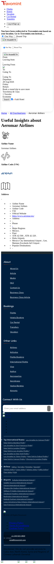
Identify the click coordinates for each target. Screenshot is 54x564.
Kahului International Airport (23, 480)
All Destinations (18, 113)
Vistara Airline (9, 470)
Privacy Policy (16, 522)
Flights (13, 313)
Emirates (29, 467)
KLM (15, 472)
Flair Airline (8, 472)
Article (13, 273)
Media (13, 278)
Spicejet (37, 467)
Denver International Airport (14, 485)
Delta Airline (43, 470)
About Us (14, 268)
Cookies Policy (16, 528)
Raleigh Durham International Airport (18, 499)
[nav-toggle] (8, 27)
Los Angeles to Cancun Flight (37, 440)
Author (13, 371)
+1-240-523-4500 (18, 536)
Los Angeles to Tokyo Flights (15, 456)
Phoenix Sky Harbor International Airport (19, 488)
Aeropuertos (15, 376)
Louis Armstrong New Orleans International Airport (24, 502)
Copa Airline (20, 470)
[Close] (43, 34)
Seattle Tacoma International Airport (18, 483)
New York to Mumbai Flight (14, 443)
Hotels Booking (17, 317)
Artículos (14, 352)
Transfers (14, 327)
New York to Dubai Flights (37, 456)
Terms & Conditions (19, 525)
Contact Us (15, 288)
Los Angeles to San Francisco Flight (18, 445)
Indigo (14, 467)
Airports (13, 390)
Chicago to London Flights (36, 459)
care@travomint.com (17, 540)
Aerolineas (15, 381)
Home (4, 113)
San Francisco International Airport (17, 505)
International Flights (19, 362)
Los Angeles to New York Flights (16, 454)
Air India (21, 467)
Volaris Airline (32, 470)
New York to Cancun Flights (14, 459)
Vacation (14, 332)
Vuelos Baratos (17, 386)
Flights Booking (17, 357)
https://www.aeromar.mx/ (23, 216)
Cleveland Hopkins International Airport (19, 494)
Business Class (17, 292)
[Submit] (49, 408)
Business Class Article (20, 297)
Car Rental (15, 322)
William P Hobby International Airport (18, 491)
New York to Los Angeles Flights (16, 451)
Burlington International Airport (16, 496)
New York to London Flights (14, 448)
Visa (12, 366)
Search (6, 99)
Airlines (13, 347)
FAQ (12, 283)
